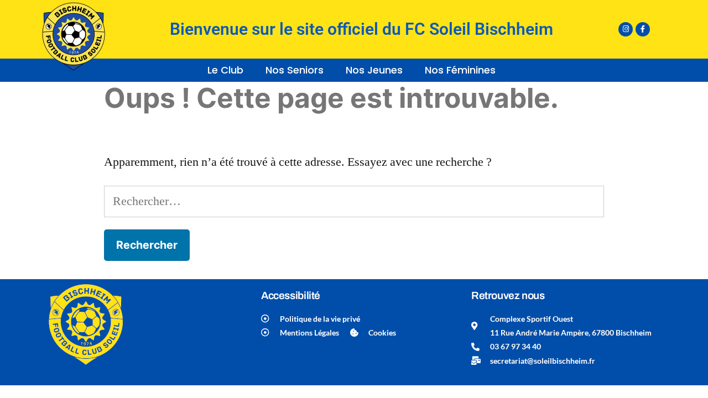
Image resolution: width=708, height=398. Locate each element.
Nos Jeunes (374, 70)
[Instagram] (625, 29)
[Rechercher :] (354, 201)
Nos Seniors (295, 70)
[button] (228, 70)
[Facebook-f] (643, 29)
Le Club (225, 70)
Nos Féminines (460, 70)
